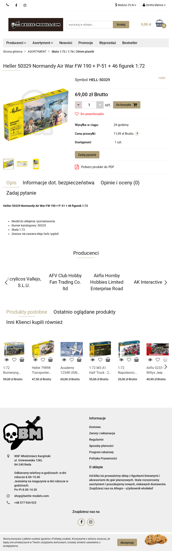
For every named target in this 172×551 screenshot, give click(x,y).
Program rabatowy (101, 452)
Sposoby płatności (101, 446)
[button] (97, 418)
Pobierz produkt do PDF (97, 167)
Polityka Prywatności (103, 458)
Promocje (85, 43)
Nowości (65, 43)
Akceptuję (127, 542)
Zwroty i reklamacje (102, 433)
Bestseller (129, 43)
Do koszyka (124, 104)
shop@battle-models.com (31, 496)
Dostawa (95, 427)
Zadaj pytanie (87, 155)
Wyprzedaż (107, 43)
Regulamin (96, 439)
